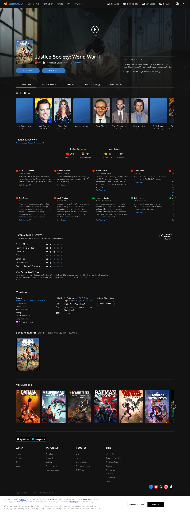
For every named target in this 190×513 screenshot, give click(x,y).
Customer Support (113, 462)
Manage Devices (52, 466)
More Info (70, 85)
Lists (77, 454)
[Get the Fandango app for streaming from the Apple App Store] (23, 439)
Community (107, 158)
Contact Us (110, 470)
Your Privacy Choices (136, 504)
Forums (109, 466)
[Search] (184, 4)
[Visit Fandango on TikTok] (171, 486)
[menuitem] (148, 4)
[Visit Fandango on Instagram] (166, 486)
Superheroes (21, 303)
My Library (50, 454)
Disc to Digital (81, 462)
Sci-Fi (25, 301)
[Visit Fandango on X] (161, 486)
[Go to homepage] (13, 4)
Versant (23, 499)
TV (17, 462)
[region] (95, 504)
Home (18, 454)
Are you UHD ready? (84, 301)
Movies (19, 458)
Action (18, 301)
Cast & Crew (26, 85)
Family (78, 458)
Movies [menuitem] (59, 4)
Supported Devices (113, 458)
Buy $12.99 (53, 71)
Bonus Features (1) (92, 85)
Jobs (108, 482)
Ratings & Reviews (48, 85)
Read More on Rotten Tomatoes (28, 143)
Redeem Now (105, 304)
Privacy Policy (88, 499)
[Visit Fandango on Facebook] (151, 486)
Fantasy (32, 301)
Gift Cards (80, 470)
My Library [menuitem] (78, 4)
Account (49, 458)
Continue (155, 504)
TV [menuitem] (68, 4)
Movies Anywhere (83, 466)
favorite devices (151, 72)
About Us (110, 454)
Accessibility (111, 478)
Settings (49, 462)
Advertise (110, 474)
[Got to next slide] (173, 114)
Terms (51, 499)
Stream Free (21, 466)
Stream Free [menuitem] (33, 4)
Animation (41, 301)
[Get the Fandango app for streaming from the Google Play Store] (39, 439)
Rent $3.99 (27, 71)
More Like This (116, 85)
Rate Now (121, 158)
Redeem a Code (52, 470)
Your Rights (74, 502)
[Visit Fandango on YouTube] (156, 486)
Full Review (23, 185)
